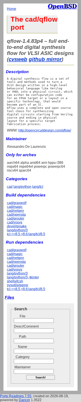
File (22, 316)
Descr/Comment (22, 326)
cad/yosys (14, 222)
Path (22, 336)
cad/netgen (15, 210)
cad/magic (15, 207)
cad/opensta (16, 214)
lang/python (22, 186)
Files (9, 297)
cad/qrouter (15, 218)
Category (23, 357)
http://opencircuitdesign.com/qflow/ (44, 130)
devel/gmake (17, 226)
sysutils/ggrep (17, 285)
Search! (40, 377)
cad (10, 186)
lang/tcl (37, 186)
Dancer (24, 400)
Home (11, 9)
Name (22, 347)
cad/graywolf (16, 203)
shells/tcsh (15, 281)
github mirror (45, 59)
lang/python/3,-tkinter (23, 277)
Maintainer (22, 367)
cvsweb (18, 59)
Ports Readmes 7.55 (15, 396)
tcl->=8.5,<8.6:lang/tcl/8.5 (26, 234)
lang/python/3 (17, 230)
